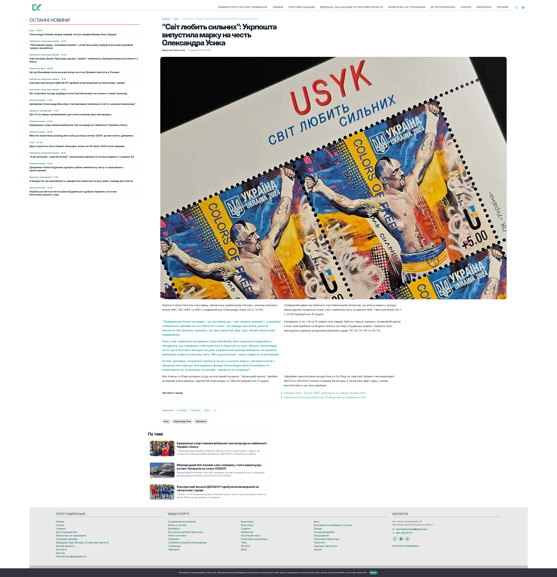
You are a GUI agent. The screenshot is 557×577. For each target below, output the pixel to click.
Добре (373, 572)
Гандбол (246, 528)
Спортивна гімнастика (326, 539)
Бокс (176, 19)
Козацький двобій (324, 532)
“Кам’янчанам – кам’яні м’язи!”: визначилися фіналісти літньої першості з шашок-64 (81, 156)
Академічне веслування (182, 521)
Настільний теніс (250, 535)
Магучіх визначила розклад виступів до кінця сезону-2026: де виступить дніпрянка (81, 135)
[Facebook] (523, 7)
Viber (207, 410)
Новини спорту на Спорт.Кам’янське (242, 7)
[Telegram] (401, 538)
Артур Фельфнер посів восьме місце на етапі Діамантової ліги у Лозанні (74, 72)
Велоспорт (247, 525)
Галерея (466, 7)
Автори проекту (65, 546)
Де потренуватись (443, 7)
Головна (166, 19)
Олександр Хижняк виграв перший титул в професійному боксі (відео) (72, 34)
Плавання (173, 539)
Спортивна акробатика (254, 539)
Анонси (60, 525)
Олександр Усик (182, 421)
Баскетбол (247, 521)
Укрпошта (201, 421)
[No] (553, 572)
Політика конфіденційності (71, 556)
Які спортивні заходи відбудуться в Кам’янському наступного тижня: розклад (78, 93)
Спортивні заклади (301, 7)
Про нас (60, 552)
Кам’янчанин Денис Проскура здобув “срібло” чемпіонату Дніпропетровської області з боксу (83, 60)
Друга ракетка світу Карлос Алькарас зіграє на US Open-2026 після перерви (76, 146)
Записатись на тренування (406, 7)
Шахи (244, 549)
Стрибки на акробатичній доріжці (187, 542)
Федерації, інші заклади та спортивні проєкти (351, 7)
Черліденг (174, 549)
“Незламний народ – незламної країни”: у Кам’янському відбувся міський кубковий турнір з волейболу (81, 46)
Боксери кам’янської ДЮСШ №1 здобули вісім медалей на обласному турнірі (77, 82)
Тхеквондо (174, 546)
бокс (166, 421)
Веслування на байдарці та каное (333, 525)
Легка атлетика (177, 535)
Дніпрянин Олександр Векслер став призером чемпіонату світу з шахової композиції (82, 104)
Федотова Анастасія (173, 50)
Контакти (61, 549)
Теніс (244, 542)
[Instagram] (407, 538)
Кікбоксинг (247, 532)
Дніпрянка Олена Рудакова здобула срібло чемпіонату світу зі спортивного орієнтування (76, 169)
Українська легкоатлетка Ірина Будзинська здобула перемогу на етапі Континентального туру (73, 193)
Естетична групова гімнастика (185, 532)
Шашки (318, 549)
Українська (484, 7)
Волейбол (173, 528)
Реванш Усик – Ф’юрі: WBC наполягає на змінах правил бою (325, 393)
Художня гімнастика (325, 546)
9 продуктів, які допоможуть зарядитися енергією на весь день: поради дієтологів (81, 181)
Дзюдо (318, 528)
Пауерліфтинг (321, 535)
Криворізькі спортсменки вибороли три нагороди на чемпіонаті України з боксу (78, 125)
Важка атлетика (177, 525)
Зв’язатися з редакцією (405, 546)
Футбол (245, 546)
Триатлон (319, 542)
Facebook (182, 410)
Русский (502, 7)
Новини (278, 7)
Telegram (195, 410)
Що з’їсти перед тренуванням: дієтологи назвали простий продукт (70, 114)
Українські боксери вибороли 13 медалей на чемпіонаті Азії (324, 397)
